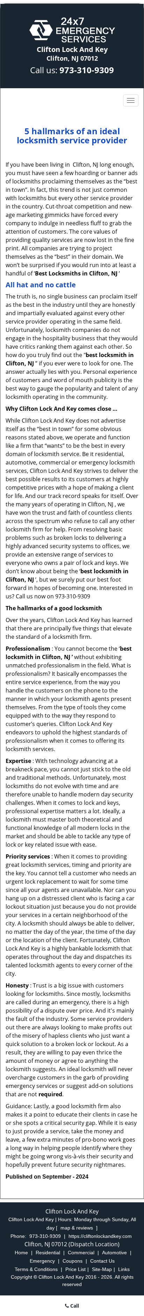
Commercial (81, 1252)
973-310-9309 (86, 70)
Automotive (114, 1252)
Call (74, 1305)
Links (124, 1269)
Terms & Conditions (36, 1269)
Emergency (42, 1261)
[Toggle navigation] (130, 100)
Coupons (72, 1261)
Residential (48, 1252)
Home (21, 1252)
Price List (75, 1269)
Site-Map (102, 1269)
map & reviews (77, 1228)
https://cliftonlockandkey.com (100, 1236)
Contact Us (102, 1261)
